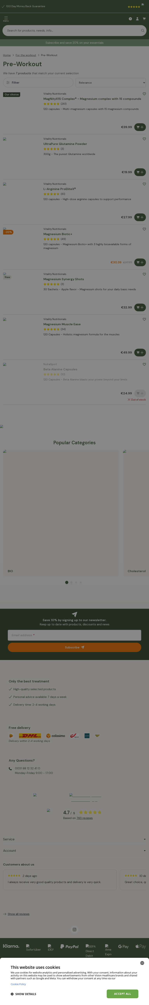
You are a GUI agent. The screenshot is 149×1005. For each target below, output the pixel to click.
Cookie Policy (18, 984)
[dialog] (74, 981)
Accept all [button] (122, 994)
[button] (23, 994)
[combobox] (142, 963)
